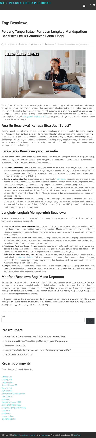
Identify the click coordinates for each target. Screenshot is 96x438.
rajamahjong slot (8, 419)
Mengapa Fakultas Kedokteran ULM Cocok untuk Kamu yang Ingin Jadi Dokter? (38, 350)
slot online (6, 410)
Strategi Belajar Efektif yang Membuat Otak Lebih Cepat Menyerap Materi (35, 336)
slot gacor (6, 399)
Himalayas (44, 435)
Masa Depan (84, 44)
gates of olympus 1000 (11, 405)
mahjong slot (7, 382)
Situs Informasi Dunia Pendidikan (25, 3)
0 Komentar (37, 44)
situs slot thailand (25, 257)
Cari (3, 316)
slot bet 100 (7, 377)
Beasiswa (51, 44)
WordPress (77, 435)
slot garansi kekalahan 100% (35, 116)
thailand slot (7, 388)
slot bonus (61, 179)
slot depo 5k (7, 379)
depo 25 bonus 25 (9, 385)
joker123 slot (7, 396)
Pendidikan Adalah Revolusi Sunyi (18, 354)
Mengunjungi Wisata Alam (15, 345)
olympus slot (7, 391)
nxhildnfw (24, 44)
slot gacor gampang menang (14, 408)
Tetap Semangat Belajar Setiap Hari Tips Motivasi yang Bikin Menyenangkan (36, 341)
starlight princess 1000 (11, 402)
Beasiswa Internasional (71, 44)
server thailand (8, 416)
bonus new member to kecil (13, 394)
